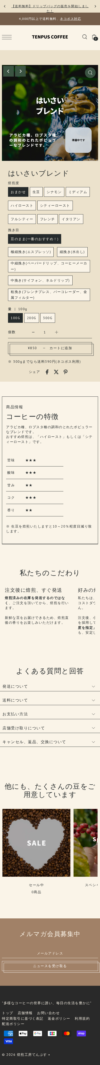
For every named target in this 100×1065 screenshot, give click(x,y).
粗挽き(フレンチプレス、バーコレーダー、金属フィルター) (49, 295)
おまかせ (18, 192)
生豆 (36, 192)
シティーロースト (55, 205)
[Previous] (4, 6)
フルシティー (22, 219)
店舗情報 (25, 1013)
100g (15, 318)
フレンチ (47, 219)
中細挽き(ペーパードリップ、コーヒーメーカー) (49, 266)
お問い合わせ (48, 1013)
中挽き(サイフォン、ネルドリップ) (40, 280)
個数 (12, 332)
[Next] (95, 6)
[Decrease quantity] (33, 332)
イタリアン (71, 219)
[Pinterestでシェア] (65, 371)
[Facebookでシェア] (47, 371)
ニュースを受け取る (50, 966)
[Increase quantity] (56, 332)
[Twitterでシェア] (56, 371)
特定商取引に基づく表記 (22, 1018)
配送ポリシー (13, 1024)
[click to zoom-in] (90, 72)
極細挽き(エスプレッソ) (31, 252)
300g (47, 318)
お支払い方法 (15, 713)
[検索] (84, 36)
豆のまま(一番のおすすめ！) (34, 239)
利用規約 (82, 1018)
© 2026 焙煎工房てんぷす (24, 1054)
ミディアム (77, 192)
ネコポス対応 (70, 19)
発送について (15, 686)
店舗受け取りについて (23, 728)
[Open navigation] (8, 37)
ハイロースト (22, 205)
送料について (15, 700)
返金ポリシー (59, 1018)
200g (31, 318)
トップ (7, 1013)
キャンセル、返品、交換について (34, 741)
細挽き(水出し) (72, 252)
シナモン (54, 192)
